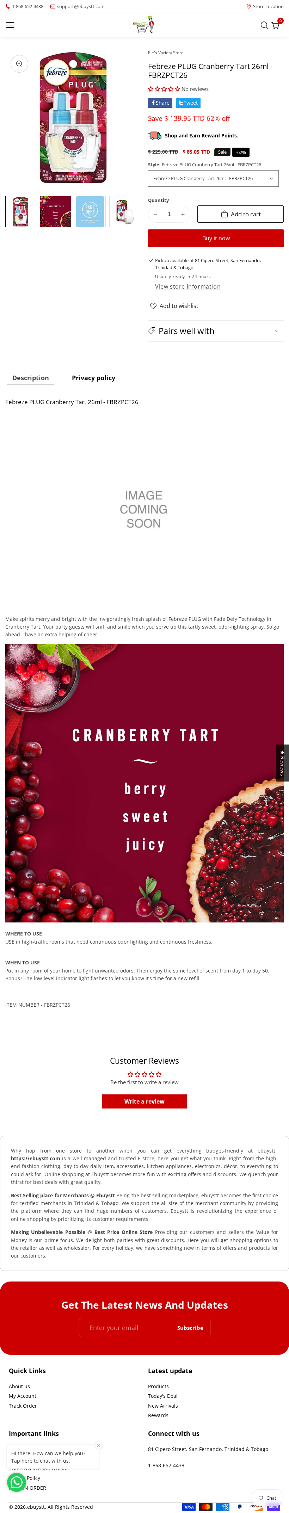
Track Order (23, 1405)
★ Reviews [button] (282, 763)
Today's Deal (163, 1395)
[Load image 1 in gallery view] (20, 211)
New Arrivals (163, 1405)
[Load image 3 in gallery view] (90, 211)
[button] (164, 88)
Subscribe (190, 1327)
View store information (188, 286)
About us (19, 1386)
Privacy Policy (24, 1478)
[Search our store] (266, 25)
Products (158, 1386)
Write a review (144, 1101)
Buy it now (216, 238)
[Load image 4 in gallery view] (124, 211)
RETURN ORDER (27, 1487)
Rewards (158, 1415)
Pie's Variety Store (166, 53)
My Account (22, 1395)
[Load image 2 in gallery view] (55, 211)
